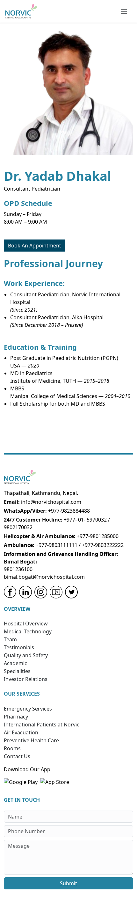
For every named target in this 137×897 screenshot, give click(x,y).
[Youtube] (56, 592)
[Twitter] (71, 592)
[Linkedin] (25, 592)
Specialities (17, 671)
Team (10, 639)
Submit (68, 883)
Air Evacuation (21, 732)
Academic (15, 663)
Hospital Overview (26, 623)
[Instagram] (40, 592)
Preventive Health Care (31, 740)
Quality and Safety (26, 655)
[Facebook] (10, 592)
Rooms (12, 748)
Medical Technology (28, 631)
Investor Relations (25, 679)
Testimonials (19, 647)
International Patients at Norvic (41, 724)
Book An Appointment (34, 245)
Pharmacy (16, 716)
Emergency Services (28, 708)
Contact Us (17, 756)
